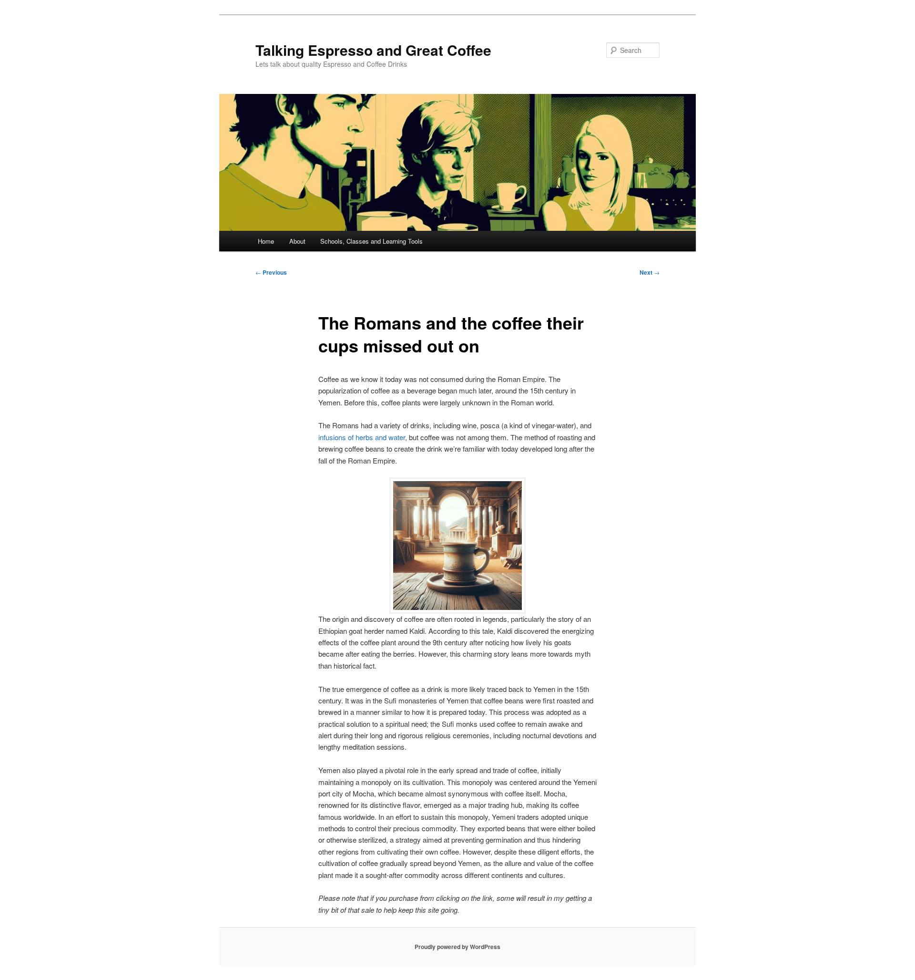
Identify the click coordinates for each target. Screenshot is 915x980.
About (297, 241)
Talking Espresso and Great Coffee (373, 50)
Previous (271, 272)
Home (266, 241)
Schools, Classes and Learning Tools (371, 241)
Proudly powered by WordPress (457, 946)
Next (650, 272)
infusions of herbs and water (361, 437)
